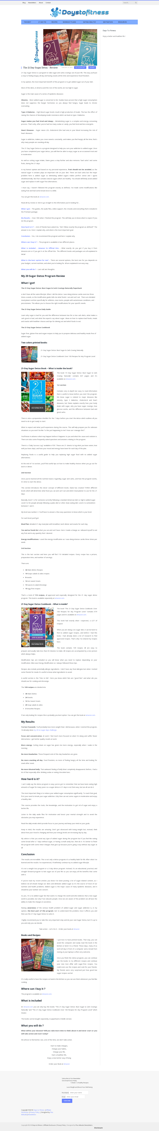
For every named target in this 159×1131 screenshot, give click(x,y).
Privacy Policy (34, 1112)
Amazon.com (70, 379)
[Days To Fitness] (79, 12)
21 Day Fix (42, 22)
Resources (122, 22)
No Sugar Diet (80, 67)
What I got (26, 209)
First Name (65, 1093)
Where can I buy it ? (29, 242)
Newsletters (32, 3)
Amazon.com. (82, 615)
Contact (48, 3)
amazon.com (44, 197)
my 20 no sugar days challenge (45, 730)
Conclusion (25, 236)
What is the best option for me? (35, 260)
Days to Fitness (39, 1110)
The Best (27, 22)
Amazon (76, 929)
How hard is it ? (27, 227)
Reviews (92, 67)
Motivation (108, 22)
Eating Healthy (89, 22)
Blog (24, 3)
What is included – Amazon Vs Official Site (40, 248)
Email (63, 1097)
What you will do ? (28, 269)
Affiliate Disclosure (49, 1125)
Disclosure (98, 1128)
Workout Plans (69, 22)
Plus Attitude (80, 1125)
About (41, 3)
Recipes (54, 22)
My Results (25, 218)
